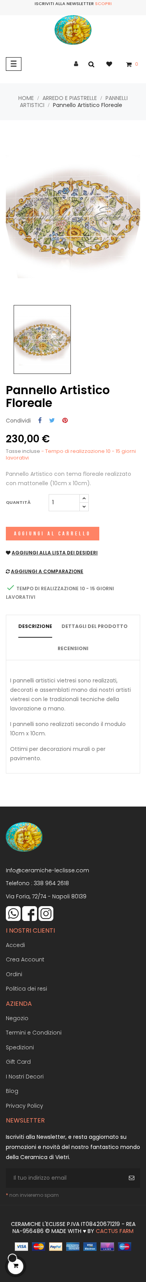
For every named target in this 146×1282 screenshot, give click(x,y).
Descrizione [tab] (35, 626)
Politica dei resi (26, 989)
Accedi (15, 945)
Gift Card (18, 1062)
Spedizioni (20, 1047)
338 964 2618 (51, 883)
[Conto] (76, 64)
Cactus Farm (115, 1231)
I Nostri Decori (25, 1076)
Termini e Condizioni (34, 1032)
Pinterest (65, 420)
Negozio (17, 1018)
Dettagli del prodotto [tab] (95, 626)
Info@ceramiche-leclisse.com (47, 870)
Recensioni (73, 648)
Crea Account (25, 959)
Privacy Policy (24, 1106)
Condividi (40, 420)
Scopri (103, 3)
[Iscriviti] (132, 1178)
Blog (12, 1091)
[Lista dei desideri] (113, 64)
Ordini (14, 974)
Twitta (52, 420)
